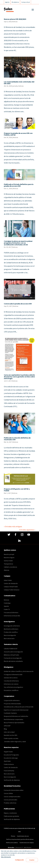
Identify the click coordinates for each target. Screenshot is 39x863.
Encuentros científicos (11, 690)
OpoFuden (7, 761)
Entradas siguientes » (27, 530)
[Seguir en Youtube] (29, 534)
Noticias (15, 22)
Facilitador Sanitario (10, 713)
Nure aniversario (9, 638)
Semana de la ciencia (10, 678)
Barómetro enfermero (11, 629)
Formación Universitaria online (13, 790)
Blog (5, 729)
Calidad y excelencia (10, 567)
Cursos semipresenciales (12, 797)
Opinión (6, 606)
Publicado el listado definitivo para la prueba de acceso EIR (18, 185)
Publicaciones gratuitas (11, 816)
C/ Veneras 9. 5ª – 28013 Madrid (22, 847)
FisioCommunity (9, 771)
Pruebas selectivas (10, 803)
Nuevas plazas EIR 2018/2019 (15, 19)
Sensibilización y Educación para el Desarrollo (18, 707)
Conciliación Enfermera (11, 681)
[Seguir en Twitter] (9, 534)
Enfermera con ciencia (11, 684)
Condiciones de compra (27, 842)
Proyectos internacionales (12, 704)
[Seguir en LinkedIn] (19, 540)
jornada (15, 86)
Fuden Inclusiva (9, 764)
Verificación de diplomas (12, 780)
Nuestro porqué (9, 554)
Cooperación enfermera (12, 700)
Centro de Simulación (11, 583)
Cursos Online (8, 793)
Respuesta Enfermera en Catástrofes (16, 716)
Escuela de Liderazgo (11, 758)
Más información (6, 857)
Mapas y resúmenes (10, 813)
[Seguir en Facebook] (16, 534)
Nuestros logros (9, 557)
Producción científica (11, 632)
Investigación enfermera (12, 626)
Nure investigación (10, 635)
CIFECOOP (7, 726)
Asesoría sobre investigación (13, 652)
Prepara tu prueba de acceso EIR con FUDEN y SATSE (18, 134)
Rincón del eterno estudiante (13, 661)
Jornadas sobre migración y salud (15, 742)
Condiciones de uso (23, 836)
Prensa (13, 836)
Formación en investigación (13, 658)
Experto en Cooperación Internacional (16, 710)
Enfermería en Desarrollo (12, 616)
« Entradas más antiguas (13, 526)
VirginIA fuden (8, 752)
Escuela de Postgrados (11, 755)
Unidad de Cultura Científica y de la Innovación (18, 671)
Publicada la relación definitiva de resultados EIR (17, 439)
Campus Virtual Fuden (11, 587)
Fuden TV (7, 609)
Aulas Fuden (8, 580)
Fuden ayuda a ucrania (11, 738)
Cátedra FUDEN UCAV (10, 649)
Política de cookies (12, 842)
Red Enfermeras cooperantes (13, 719)
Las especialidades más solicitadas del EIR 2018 (19, 83)
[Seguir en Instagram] (22, 534)
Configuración (19, 860)
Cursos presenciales (10, 800)
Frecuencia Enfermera (11, 613)
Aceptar (31, 860)
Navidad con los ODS (10, 735)
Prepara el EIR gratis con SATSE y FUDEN (17, 490)
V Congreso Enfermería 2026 (13, 674)
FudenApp (7, 603)
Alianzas (6, 570)
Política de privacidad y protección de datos (19, 839)
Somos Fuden (8, 561)
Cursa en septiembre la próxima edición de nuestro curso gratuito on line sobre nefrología (19, 376)
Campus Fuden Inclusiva (11, 590)
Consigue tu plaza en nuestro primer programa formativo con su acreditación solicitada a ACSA (18, 243)
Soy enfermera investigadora (13, 687)
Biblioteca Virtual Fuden (11, 655)
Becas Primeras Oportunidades (14, 723)
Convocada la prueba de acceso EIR (18, 304)
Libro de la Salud (9, 732)
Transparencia (8, 564)
